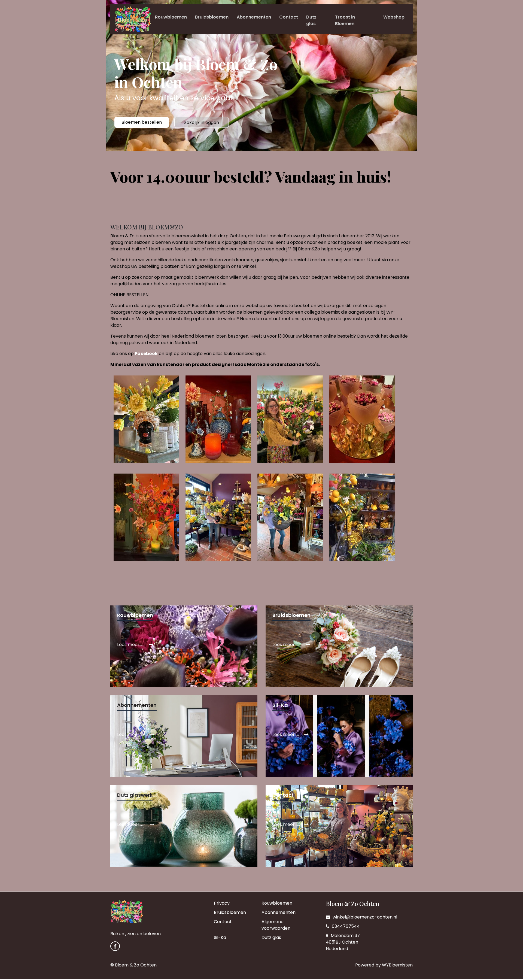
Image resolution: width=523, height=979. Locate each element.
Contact (288, 17)
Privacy (222, 903)
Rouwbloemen (171, 17)
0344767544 (345, 926)
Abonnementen (254, 17)
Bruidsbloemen (212, 17)
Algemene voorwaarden (276, 925)
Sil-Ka (220, 937)
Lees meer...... (131, 734)
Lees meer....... (287, 644)
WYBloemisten (397, 965)
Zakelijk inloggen (201, 122)
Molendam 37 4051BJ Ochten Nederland (343, 942)
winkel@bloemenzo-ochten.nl (364, 917)
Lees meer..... (131, 644)
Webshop (394, 17)
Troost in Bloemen (345, 20)
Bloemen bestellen (141, 122)
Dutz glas (311, 20)
